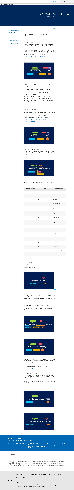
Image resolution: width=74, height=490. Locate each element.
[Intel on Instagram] (26, 478)
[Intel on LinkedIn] (21, 478)
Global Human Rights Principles (50, 485)
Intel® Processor (11, 38)
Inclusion (54, 474)
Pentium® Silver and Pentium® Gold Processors (15, 41)
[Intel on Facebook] (16, 478)
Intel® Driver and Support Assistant (17, 443)
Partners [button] (30, 1)
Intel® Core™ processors (13, 32)
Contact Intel (26, 474)
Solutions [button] (18, 1)
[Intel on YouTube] (24, 478)
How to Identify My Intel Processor (56, 443)
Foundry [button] (36, 1)
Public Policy (59, 474)
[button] (37, 443)
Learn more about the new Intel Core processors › (35, 119)
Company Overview (19, 474)
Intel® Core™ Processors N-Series (14, 34)
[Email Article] (55, 28)
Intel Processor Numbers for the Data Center (36, 444)
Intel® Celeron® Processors (13, 43)
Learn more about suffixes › (30, 104)
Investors (36, 474)
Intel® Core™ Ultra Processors (14, 30)
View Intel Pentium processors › (31, 368)
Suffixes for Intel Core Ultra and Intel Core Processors (14, 36)
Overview (10, 28)
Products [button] (7, 1)
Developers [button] (24, 1)
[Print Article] (53, 28)
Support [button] (12, 1)
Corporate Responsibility (47, 474)
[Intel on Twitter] (19, 478)
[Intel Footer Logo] (10, 480)
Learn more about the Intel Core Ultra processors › (35, 56)
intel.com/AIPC (27, 464)
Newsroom (32, 474)
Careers (40, 474)
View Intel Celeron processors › (31, 384)
